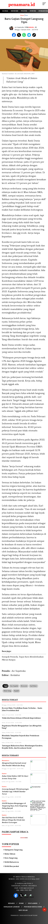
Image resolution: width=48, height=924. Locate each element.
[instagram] (26, 897)
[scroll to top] (44, 909)
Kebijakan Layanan (12, 907)
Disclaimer (32, 903)
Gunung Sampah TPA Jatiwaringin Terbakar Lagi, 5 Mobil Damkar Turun (15, 791)
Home (21, 903)
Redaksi (11, 903)
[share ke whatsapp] (24, 36)
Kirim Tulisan (10, 854)
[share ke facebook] (14, 36)
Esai (26, 15)
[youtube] (32, 897)
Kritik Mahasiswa (12, 862)
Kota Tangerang (11, 858)
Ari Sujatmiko (19, 27)
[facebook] (16, 897)
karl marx (33, 686)
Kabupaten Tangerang (14, 850)
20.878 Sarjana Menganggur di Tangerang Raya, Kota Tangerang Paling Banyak (14, 805)
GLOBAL (5, 11)
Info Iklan (23, 910)
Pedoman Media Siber (33, 907)
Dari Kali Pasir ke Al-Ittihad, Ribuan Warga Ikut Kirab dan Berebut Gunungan (13, 820)
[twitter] (21, 897)
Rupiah (16, 691)
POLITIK (24, 11)
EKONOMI (14, 11)
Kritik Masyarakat (12, 866)
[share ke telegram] (29, 36)
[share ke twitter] (19, 36)
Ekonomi (24, 686)
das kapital (14, 686)
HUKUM (33, 11)
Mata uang (7, 691)
